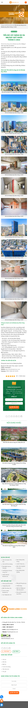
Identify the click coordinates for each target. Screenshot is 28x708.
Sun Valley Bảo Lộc (7, 594)
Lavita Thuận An (20, 564)
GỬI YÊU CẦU (14, 407)
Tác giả (4, 671)
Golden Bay (19, 585)
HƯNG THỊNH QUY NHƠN (12, 371)
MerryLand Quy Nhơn (7, 583)
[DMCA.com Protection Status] (6, 635)
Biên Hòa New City (6, 588)
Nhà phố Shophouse (21, 583)
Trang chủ (3, 25)
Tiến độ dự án (10, 25)
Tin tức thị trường (6, 666)
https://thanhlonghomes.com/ (12, 369)
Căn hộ (4, 659)
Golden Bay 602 (6, 585)
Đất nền (4, 662)
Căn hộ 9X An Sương (7, 564)
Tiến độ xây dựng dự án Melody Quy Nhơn (11, 44)
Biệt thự (4, 664)
